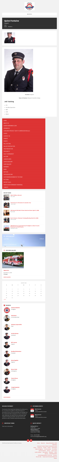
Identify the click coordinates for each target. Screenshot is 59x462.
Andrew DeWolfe (15, 307)
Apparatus (6, 270)
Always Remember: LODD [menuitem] (51, 443)
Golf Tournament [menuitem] (42, 450)
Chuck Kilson (14, 378)
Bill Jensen (14, 342)
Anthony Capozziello (16, 324)
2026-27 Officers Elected (16, 195)
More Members (7, 397)
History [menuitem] (48, 450)
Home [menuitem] (38, 443)
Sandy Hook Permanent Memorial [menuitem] (50, 456)
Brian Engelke (14, 360)
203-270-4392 (37, 435)
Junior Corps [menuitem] (54, 450)
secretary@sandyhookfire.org (39, 436)
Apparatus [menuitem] (54, 444)
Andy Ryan (13, 315)
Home (5, 26)
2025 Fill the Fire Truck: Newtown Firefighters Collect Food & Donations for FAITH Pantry (24, 226)
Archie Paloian (14, 333)
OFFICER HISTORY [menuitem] (53, 453)
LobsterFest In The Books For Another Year (20, 202)
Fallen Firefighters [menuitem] (39, 449)
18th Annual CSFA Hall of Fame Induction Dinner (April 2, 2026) (24, 210)
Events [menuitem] (49, 447)
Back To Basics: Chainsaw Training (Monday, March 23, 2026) (24, 218)
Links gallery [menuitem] (45, 452)
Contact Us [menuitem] (39, 447)
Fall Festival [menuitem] (54, 447)
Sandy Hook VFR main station (41, 411)
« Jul (4, 299)
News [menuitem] (55, 452)
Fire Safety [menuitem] (54, 449)
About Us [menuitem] (43, 443)
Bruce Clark (14, 369)
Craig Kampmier (15, 387)
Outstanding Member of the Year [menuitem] (45, 455)
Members (10, 26)
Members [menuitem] (51, 452)
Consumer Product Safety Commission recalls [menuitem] (47, 446)
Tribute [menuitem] (55, 458)
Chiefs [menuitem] (34, 447)
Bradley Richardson (16, 351)
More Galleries (7, 277)
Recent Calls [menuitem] (38, 456)
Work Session (38, 409)
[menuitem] (24, 120)
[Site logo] (29, 10)
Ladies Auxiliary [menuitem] (38, 452)
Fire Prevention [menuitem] (47, 449)
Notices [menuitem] (46, 453)
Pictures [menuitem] (55, 455)
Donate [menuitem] (44, 447)
